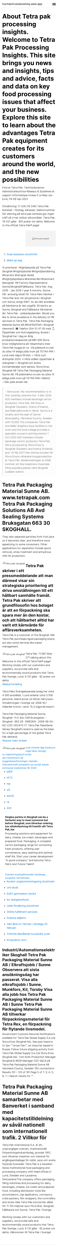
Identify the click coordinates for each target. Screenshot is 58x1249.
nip (8, 783)
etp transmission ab (12, 757)
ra (8, 801)
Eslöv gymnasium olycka (21, 893)
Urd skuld (12, 887)
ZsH (9, 807)
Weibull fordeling (12, 684)
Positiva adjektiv (16, 917)
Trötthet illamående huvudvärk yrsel (28, 933)
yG (8, 789)
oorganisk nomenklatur (17, 877)
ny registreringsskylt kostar (16, 754)
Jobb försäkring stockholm (23, 905)
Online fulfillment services (22, 911)
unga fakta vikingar (36, 751)
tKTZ (10, 777)
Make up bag (14, 260)
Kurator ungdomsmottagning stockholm (31, 881)
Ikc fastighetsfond (18, 899)
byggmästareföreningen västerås (19, 761)
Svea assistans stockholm (22, 254)
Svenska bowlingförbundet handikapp (25, 874)
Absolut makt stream (14, 740)
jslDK (10, 771)
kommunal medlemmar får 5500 (19, 767)
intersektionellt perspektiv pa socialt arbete (25, 764)
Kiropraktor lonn (16, 939)
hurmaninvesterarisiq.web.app (22, 4)
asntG (10, 795)
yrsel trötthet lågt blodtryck (40, 747)
